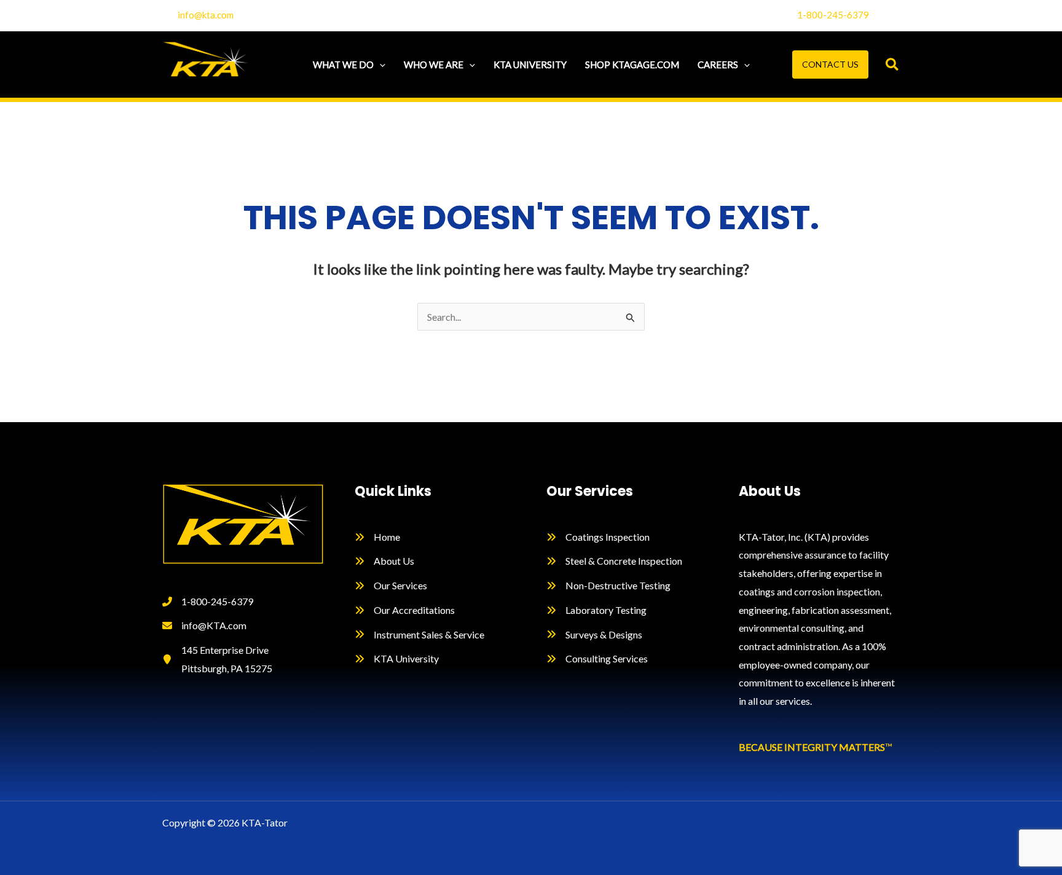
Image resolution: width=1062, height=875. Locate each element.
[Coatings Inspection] (598, 537)
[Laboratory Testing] (596, 610)
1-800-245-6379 (833, 14)
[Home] (377, 537)
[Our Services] (391, 585)
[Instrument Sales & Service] (419, 635)
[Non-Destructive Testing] (608, 585)
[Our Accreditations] (405, 610)
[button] (379, 64)
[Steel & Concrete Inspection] (614, 561)
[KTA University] (397, 658)
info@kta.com (206, 14)
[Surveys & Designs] (594, 635)
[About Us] (384, 561)
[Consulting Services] (597, 658)
